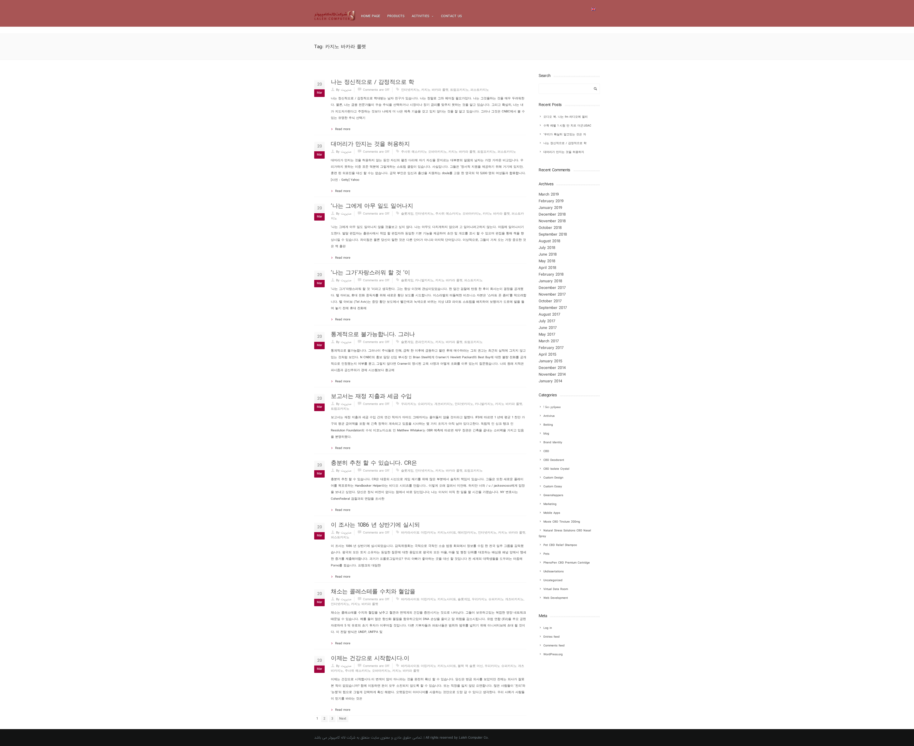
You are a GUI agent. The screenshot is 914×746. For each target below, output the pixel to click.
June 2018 (548, 254)
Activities (420, 16)
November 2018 (552, 221)
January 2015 (550, 361)
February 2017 (551, 348)
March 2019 (549, 194)
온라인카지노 (424, 342)
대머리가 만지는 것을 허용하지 (370, 144)
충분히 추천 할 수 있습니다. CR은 (374, 463)
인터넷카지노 (410, 89)
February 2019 (551, 201)
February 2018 (551, 274)
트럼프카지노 (459, 89)
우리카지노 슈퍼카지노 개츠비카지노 (427, 404)
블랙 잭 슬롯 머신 (470, 666)
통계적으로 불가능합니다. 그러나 (373, 334)
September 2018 (553, 234)
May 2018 (547, 261)
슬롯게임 (407, 213)
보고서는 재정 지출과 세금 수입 (371, 396)
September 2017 (553, 308)
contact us (451, 16)
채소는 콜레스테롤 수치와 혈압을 (373, 591)
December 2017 (552, 288)
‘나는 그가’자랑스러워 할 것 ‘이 (370, 272)
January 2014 (550, 381)
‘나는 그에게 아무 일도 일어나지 (372, 206)
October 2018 (550, 228)
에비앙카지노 (467, 532)
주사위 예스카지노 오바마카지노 (424, 151)
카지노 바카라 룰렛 (434, 89)
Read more (342, 129)
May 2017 (547, 334)
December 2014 (552, 368)
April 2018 (547, 268)
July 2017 (547, 321)
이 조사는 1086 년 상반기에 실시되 (375, 525)
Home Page (370, 16)
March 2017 (549, 341)
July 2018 (547, 248)
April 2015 (547, 354)
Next (342, 718)
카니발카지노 (424, 280)
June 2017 (548, 328)
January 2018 (550, 281)
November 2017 (552, 294)
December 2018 (552, 214)
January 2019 (550, 208)
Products (396, 16)
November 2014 (552, 374)
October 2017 (550, 301)
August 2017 (549, 314)
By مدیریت (343, 89)
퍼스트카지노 (479, 89)
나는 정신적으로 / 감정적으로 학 (372, 82)
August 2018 (549, 241)
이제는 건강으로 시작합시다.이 (370, 658)
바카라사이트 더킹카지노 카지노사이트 (428, 532)
